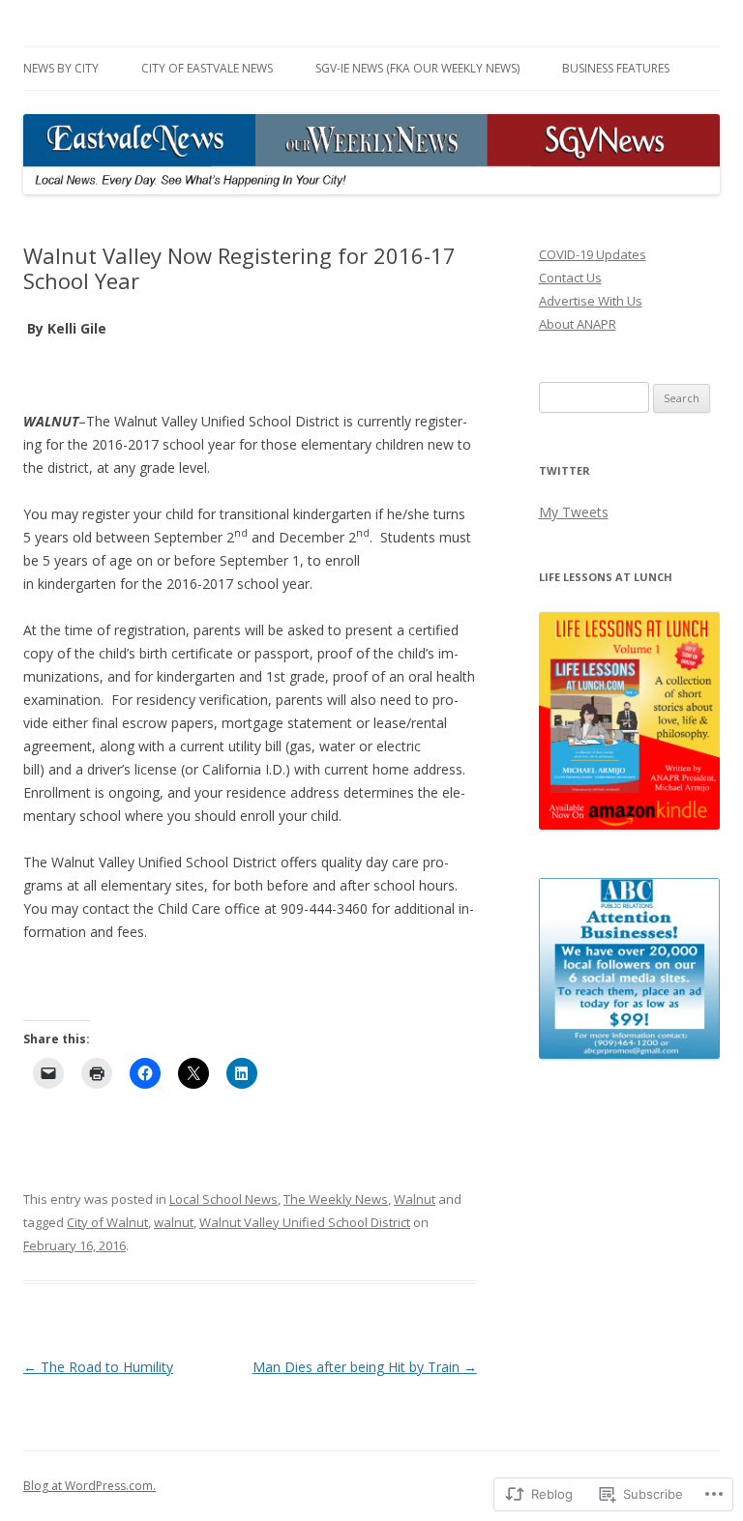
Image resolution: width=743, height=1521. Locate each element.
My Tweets (574, 512)
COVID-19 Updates (592, 254)
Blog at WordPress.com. (89, 1485)
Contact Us (570, 277)
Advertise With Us (590, 300)
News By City (61, 68)
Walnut (414, 1199)
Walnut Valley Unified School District (304, 1222)
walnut (173, 1222)
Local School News (223, 1199)
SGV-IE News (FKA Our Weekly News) (417, 68)
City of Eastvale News (207, 68)
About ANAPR (577, 324)
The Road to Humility (98, 1367)
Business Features (615, 68)
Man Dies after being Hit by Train (365, 1367)
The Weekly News (335, 1199)
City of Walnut (107, 1222)
